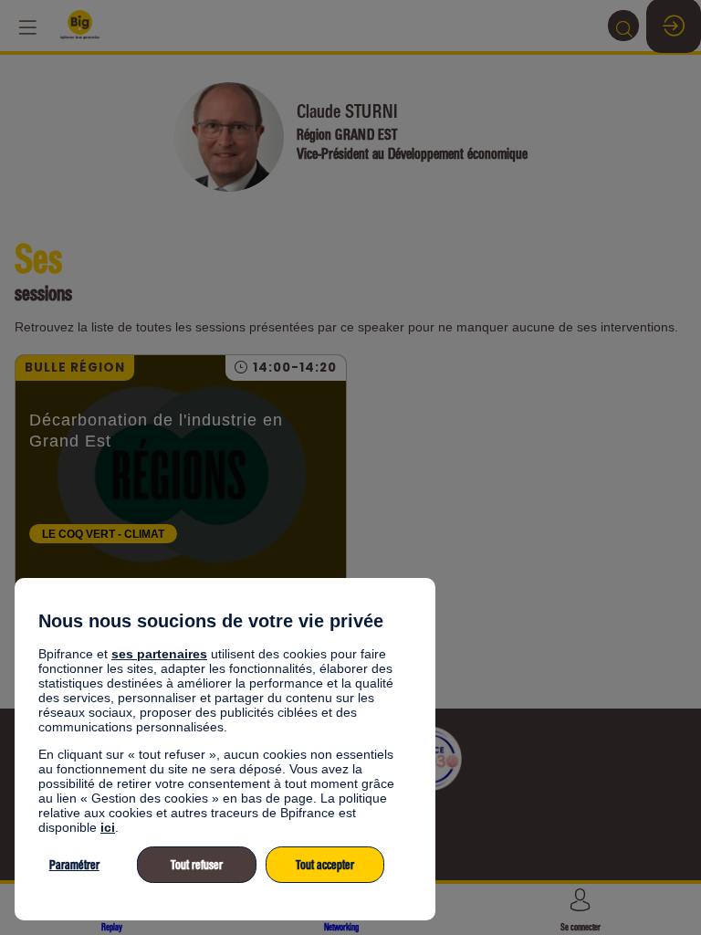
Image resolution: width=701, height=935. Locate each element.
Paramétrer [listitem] (74, 865)
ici (107, 827)
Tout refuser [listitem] (197, 865)
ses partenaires (159, 653)
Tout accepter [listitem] (325, 865)
